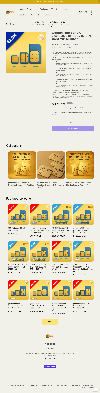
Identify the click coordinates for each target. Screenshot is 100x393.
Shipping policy (88, 385)
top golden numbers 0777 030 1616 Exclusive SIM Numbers (40, 230)
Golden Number (19, 385)
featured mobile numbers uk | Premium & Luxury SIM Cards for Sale (50, 184)
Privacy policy (47, 385)
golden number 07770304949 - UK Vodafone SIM (38, 306)
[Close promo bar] (99, 1)
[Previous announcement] (32, 24)
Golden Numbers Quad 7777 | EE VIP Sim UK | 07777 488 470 (17, 267)
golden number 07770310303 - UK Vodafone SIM (16, 306)
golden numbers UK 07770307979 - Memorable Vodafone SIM (60, 307)
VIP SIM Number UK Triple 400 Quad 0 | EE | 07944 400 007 (40, 267)
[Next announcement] (67, 24)
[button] (39, 14)
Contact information (61, 385)
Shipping (67, 108)
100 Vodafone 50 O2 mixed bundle (16, 229)
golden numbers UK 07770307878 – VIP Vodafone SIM (81, 306)
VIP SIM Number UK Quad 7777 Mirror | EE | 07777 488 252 (61, 230)
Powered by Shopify (33, 385)
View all (50, 321)
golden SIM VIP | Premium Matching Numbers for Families (21, 183)
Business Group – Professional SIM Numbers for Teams (78, 183)
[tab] (55, 45)
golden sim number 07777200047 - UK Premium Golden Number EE (83, 268)
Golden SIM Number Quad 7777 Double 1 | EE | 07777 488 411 (83, 230)
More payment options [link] (73, 134)
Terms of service (88, 387)
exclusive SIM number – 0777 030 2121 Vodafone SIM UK (62, 267)
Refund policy (76, 385)
